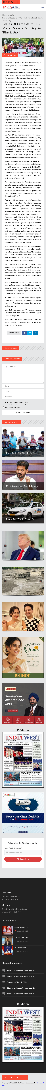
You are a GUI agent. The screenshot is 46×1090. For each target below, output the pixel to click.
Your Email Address (13, 848)
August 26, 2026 (22, 931)
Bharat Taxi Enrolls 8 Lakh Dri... (21, 519)
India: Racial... (21, 947)
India (12, 15)
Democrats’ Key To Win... (17, 982)
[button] (23, 545)
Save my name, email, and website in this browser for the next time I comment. (16, 404)
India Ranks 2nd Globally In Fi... (21, 453)
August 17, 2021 (11, 55)
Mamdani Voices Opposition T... (21, 970)
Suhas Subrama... (22, 937)
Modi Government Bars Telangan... (22, 486)
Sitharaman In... (22, 927)
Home (4, 15)
